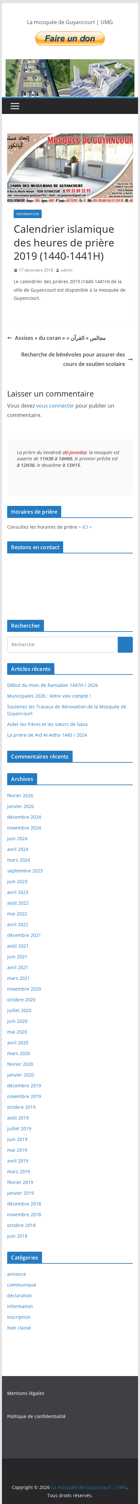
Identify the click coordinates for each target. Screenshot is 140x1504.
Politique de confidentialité (36, 1416)
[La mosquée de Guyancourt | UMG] (70, 78)
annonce (16, 1274)
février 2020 (20, 1064)
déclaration (19, 1295)
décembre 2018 (24, 1204)
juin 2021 (17, 957)
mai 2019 (17, 1150)
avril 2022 (17, 924)
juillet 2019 (19, 1128)
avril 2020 (17, 1042)
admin (66, 270)
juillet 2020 (19, 1010)
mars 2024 (18, 860)
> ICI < (85, 527)
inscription (19, 1317)
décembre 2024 (24, 817)
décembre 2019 (24, 1085)
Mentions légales (25, 1393)
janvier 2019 (20, 1193)
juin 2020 (17, 1021)
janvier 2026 (20, 806)
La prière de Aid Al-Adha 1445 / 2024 (47, 735)
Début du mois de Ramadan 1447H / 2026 (52, 685)
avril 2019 (17, 1161)
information (27, 214)
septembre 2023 (25, 871)
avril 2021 (17, 967)
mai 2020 (17, 1032)
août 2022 (18, 903)
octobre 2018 (21, 1225)
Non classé (19, 1328)
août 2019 (18, 1118)
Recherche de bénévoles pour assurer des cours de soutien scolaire (73, 359)
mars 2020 (18, 1053)
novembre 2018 (24, 1214)
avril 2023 (17, 892)
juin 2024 (17, 838)
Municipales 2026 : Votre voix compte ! (49, 696)
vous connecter (55, 405)
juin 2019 (17, 1139)
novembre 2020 (24, 989)
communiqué (21, 1285)
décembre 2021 (24, 935)
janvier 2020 (20, 1075)
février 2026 (20, 795)
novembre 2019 (24, 1096)
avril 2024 (17, 849)
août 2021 (18, 946)
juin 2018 (17, 1236)
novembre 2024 (24, 828)
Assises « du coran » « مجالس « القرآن (60, 337)
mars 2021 (18, 978)
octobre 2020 (21, 999)
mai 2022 (17, 914)
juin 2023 (17, 881)
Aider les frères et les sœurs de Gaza (47, 724)
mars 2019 (18, 1171)
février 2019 (20, 1182)
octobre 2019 (21, 1107)
